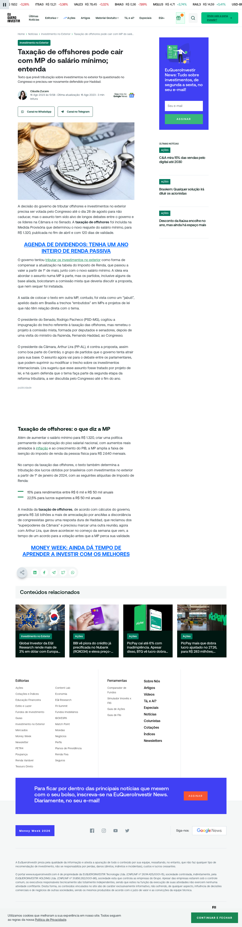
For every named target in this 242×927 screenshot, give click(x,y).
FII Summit (61, 705)
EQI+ (161, 17)
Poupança (22, 754)
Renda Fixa (61, 754)
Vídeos (149, 694)
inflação (42, 448)
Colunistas (152, 721)
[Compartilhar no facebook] (44, 572)
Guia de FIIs (114, 715)
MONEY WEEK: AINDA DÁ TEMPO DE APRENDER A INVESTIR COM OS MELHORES (76, 551)
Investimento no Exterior (56, 34)
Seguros (60, 760)
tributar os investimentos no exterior (73, 260)
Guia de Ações (116, 709)
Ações (19, 687)
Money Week (23, 736)
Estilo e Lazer (24, 705)
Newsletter (22, 742)
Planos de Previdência (68, 748)
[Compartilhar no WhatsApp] (72, 572)
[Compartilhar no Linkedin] (35, 572)
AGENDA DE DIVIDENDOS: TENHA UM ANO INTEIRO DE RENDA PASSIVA (76, 247)
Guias (19, 718)
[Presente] (180, 18)
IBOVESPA (61, 718)
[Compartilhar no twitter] (63, 572)
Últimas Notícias (34, 18)
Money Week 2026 (35, 830)
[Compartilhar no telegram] (53, 572)
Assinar (184, 119)
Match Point (62, 724)
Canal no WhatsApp (39, 111)
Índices (149, 734)
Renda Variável (24, 760)
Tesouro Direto (24, 766)
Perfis (58, 742)
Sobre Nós (152, 681)
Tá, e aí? (129, 17)
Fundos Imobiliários (66, 712)
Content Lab (62, 687)
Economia (61, 693)
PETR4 (19, 748)
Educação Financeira (28, 699)
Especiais (145, 17)
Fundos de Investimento (30, 712)
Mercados (22, 730)
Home (21, 34)
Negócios (60, 736)
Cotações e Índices (27, 693)
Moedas (60, 730)
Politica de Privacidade (50, 920)
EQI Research (63, 699)
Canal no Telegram (78, 111)
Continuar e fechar (214, 917)
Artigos (85, 17)
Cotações (151, 727)
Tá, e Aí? (150, 701)
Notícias (33, 34)
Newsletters (153, 741)
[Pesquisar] (193, 18)
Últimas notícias (169, 143)
